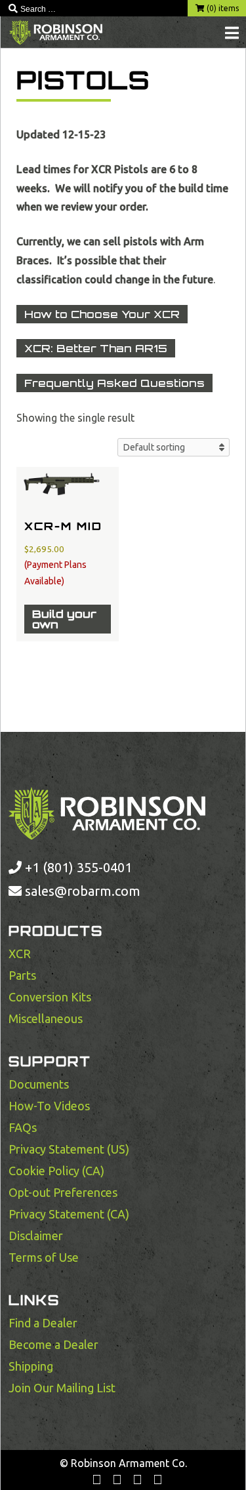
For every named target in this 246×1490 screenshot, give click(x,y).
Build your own (64, 619)
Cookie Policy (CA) (56, 1170)
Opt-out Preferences (63, 1192)
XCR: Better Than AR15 (95, 348)
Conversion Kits (50, 996)
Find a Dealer (43, 1322)
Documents (39, 1084)
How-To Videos (49, 1105)
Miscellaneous (46, 1018)
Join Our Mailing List (62, 1387)
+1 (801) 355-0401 (77, 867)
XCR (20, 953)
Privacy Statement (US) (69, 1149)
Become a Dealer (53, 1344)
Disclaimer (36, 1235)
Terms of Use (44, 1257)
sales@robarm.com (82, 890)
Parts (22, 975)
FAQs (23, 1127)
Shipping (31, 1366)
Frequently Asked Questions (114, 383)
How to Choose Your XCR (102, 314)
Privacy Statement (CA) (69, 1213)
